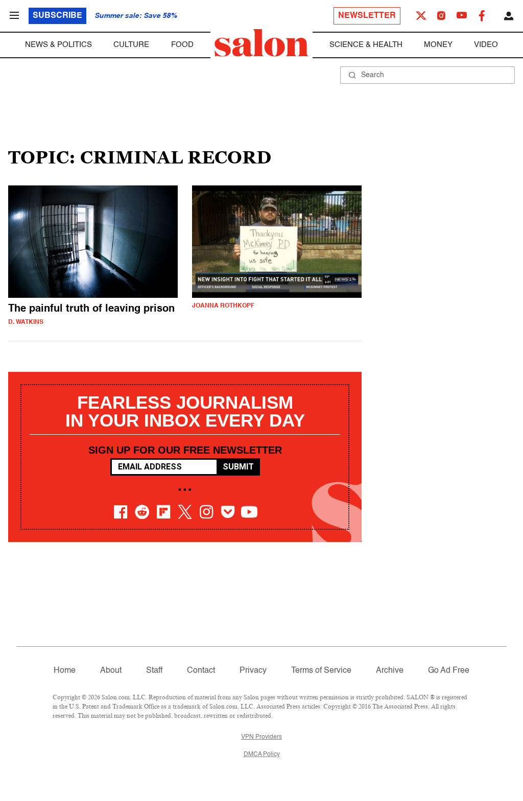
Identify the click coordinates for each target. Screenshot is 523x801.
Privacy (253, 671)
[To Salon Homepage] (261, 43)
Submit (238, 467)
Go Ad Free (448, 671)
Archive (389, 671)
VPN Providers (261, 737)
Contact (201, 671)
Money (438, 45)
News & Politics (58, 45)
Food (182, 45)
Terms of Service (321, 671)
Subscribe (57, 16)
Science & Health (365, 45)
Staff (154, 671)
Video (486, 45)
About (111, 671)
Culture (131, 45)
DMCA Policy (262, 754)
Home (65, 671)
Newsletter (367, 16)
